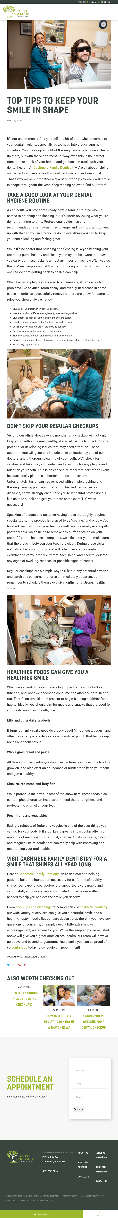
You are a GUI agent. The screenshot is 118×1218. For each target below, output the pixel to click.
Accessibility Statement (17, 1200)
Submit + (78, 1109)
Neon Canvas (46, 1200)
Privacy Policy (70, 1196)
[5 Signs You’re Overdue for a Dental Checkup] (93, 1005)
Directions (87, 2)
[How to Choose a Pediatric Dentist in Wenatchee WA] (59, 1005)
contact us (19, 947)
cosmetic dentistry (93, 907)
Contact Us (84, 1176)
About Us (83, 1152)
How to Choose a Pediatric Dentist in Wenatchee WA (59, 1021)
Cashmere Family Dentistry (53, 167)
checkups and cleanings (34, 907)
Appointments (41, 1214)
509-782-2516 (105, 2)
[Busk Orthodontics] (18, 12)
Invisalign (102, 1181)
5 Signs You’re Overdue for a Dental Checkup (94, 1021)
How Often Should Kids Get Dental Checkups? (24, 999)
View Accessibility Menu (92, 1196)
